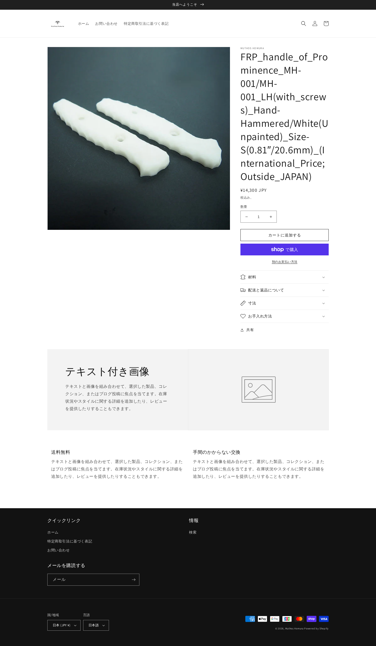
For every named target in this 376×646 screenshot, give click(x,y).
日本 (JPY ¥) (61, 625)
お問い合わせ (58, 550)
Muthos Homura (294, 628)
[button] (303, 23)
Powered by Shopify (316, 628)
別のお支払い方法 (284, 262)
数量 (243, 207)
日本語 (94, 625)
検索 (192, 532)
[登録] (133, 580)
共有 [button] (250, 329)
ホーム (53, 532)
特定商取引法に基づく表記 (69, 541)
